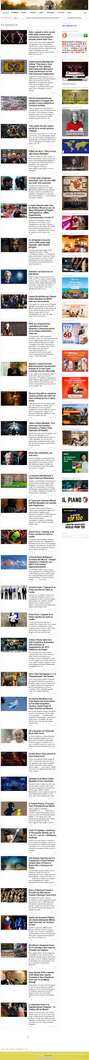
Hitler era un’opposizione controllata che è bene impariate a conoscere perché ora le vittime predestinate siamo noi (41, 329)
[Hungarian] (77, 45)
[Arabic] (68, 41)
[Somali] (68, 52)
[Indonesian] (81, 45)
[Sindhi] (86, 50)
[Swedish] (72, 52)
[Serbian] (83, 50)
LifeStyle (23, 12)
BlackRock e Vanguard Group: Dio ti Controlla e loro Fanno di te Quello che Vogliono (42, 947)
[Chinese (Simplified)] (63, 43)
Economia (54, 967)
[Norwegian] (68, 50)
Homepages (16, 12)
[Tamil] (74, 52)
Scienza (41, 12)
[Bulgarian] (83, 41)
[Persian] (70, 50)
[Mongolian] (63, 50)
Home (2, 1049)
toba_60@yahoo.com (69, 26)
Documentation (19, 1049)
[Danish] (74, 43)
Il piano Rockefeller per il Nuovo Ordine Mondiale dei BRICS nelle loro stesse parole (42, 299)
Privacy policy (48, 1055)
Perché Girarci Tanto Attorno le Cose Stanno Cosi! (42, 755)
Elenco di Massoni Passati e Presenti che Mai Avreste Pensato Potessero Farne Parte (42, 892)
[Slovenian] (65, 52)
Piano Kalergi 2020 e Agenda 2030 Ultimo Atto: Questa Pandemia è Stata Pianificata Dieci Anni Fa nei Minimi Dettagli (41, 977)
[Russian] (79, 50)
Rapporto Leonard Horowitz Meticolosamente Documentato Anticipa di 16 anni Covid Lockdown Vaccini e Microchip (42, 367)
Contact (12, 1049)
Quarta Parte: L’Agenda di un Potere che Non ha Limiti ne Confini (41, 534)
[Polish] (72, 50)
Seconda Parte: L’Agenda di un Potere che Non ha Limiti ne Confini (42, 589)
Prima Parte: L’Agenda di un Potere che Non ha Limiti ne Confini (41, 617)
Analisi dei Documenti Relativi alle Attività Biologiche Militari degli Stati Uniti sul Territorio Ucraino (42, 921)
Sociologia (53, 773)
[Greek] (70, 45)
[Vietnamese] (83, 52)
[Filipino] (83, 43)
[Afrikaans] (63, 41)
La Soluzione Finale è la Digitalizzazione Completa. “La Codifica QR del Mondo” (42, 1007)
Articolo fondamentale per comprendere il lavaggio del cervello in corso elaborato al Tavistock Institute (41, 102)
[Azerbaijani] (72, 41)
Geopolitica (53, 172)
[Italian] (86, 45)
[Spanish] (70, 52)
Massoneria (53, 56)
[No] (87, 1056)
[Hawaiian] (72, 45)
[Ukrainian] (81, 52)
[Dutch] (77, 43)
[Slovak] (63, 52)
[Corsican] (68, 43)
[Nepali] (65, 50)
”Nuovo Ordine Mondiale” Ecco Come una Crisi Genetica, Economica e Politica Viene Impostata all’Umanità (42, 427)
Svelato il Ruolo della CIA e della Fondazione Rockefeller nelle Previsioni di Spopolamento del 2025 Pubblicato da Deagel (41, 645)
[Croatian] (70, 43)
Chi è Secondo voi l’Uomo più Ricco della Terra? (41, 732)
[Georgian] (65, 45)
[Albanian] (65, 41)
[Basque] (74, 41)
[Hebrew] (74, 45)
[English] (79, 43)
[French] (63, 45)
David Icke (54, 291)
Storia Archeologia (51, 358)
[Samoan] (81, 50)
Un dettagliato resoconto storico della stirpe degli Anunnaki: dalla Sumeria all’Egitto (39, 244)
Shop (7, 1049)
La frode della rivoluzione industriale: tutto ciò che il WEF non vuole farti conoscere (42, 180)
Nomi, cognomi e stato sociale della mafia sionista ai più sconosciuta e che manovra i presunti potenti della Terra (42, 36)
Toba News (32, 12)
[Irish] (83, 45)
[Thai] (77, 52)
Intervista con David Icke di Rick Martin (40, 272)
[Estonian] (81, 43)
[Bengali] (79, 41)
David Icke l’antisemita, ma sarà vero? (40, 454)
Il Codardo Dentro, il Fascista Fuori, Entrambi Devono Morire (42, 804)
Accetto (40, 1057)
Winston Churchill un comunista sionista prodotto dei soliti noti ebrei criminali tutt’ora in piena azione (42, 397)
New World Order (52, 120)
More (69, 12)
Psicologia (61, 12)
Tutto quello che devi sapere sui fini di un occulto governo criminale (41, 128)
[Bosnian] (81, 41)
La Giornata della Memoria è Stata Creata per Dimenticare (41, 476)
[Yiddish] (86, 52)
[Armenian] (70, 41)
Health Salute (50, 12)
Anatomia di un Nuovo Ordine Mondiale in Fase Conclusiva (41, 779)
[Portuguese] (74, 50)
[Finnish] (86, 43)
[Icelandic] (79, 45)
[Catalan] (86, 41)
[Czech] (72, 43)
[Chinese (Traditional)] (65, 43)
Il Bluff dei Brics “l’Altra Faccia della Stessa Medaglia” (42, 152)
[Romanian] (77, 50)
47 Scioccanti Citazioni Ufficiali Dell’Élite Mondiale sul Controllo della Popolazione (42, 503)
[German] (68, 45)
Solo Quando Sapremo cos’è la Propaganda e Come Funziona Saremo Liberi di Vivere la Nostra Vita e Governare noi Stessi (42, 863)
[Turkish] (79, 52)
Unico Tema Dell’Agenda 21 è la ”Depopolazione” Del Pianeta (42, 675)
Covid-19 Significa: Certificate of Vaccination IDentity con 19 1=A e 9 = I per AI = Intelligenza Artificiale (42, 834)
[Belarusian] (77, 41)
